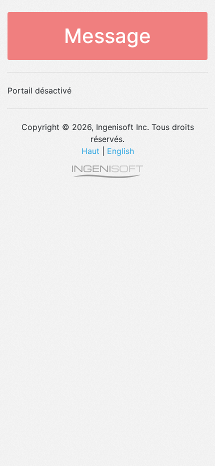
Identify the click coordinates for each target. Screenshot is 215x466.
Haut (91, 151)
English (120, 151)
